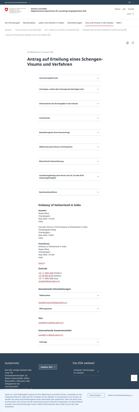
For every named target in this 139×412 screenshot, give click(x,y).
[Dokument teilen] (132, 42)
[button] (12, 22)
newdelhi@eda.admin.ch (49, 281)
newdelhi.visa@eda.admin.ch (50, 322)
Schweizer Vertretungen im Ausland (84, 371)
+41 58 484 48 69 (45, 276)
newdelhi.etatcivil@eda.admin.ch (52, 302)
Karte (40, 263)
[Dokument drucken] (127, 42)
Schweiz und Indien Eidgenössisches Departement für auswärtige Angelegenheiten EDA (58, 10)
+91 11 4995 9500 (46, 273)
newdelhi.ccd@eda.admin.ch (50, 335)
